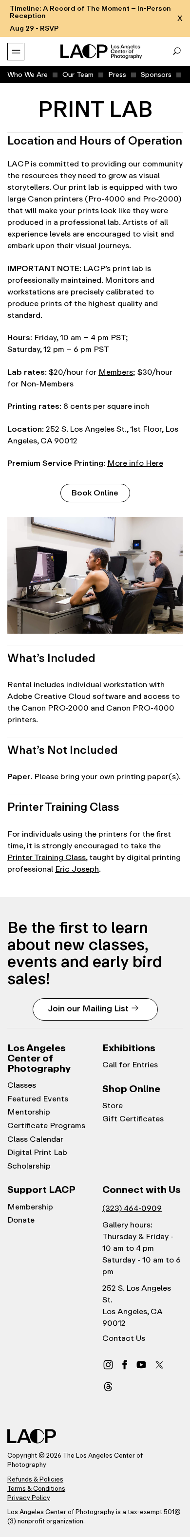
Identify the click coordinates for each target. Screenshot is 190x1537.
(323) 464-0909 (132, 1208)
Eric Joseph (77, 869)
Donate (21, 1220)
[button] (177, 51)
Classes (21, 1085)
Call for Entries (130, 1065)
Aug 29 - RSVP (34, 28)
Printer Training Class (46, 857)
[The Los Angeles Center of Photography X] (160, 1364)
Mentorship (28, 1112)
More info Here (135, 463)
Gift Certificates (133, 1119)
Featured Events (37, 1099)
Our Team (78, 74)
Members (115, 372)
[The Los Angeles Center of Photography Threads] (108, 1386)
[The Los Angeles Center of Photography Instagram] (108, 1364)
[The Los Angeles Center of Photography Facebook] (125, 1364)
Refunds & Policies (35, 1479)
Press (117, 74)
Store (112, 1105)
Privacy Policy (28, 1498)
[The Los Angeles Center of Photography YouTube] (141, 1364)
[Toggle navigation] (15, 51)
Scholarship (29, 1166)
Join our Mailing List (88, 1008)
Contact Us (123, 1338)
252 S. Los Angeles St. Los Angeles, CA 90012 (136, 1305)
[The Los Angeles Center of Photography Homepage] (102, 51)
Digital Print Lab (37, 1152)
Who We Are (27, 74)
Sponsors (156, 74)
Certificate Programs (46, 1125)
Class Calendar (35, 1139)
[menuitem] (27, 75)
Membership (30, 1207)
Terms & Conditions (36, 1488)
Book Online (95, 492)
